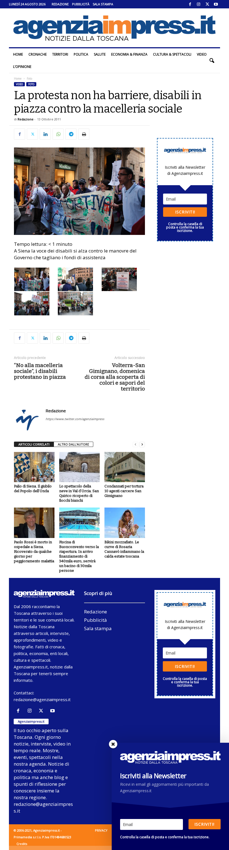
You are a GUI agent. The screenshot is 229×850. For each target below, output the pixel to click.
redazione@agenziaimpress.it (42, 699)
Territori (60, 54)
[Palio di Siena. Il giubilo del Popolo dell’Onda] (34, 467)
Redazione (60, 4)
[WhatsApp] (58, 134)
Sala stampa (103, 4)
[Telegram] (71, 134)
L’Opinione (22, 66)
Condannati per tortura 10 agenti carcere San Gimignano (124, 491)
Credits (21, 844)
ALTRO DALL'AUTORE (73, 444)
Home (18, 54)
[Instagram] (198, 4)
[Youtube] (216, 4)
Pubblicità (80, 4)
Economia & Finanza (129, 54)
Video (202, 54)
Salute (100, 54)
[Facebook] (190, 4)
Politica (81, 54)
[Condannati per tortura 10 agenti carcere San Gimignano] (124, 467)
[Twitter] (207, 4)
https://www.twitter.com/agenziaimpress (75, 419)
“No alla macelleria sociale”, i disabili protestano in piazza (40, 371)
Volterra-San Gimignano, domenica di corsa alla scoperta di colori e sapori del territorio (115, 377)
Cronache (37, 54)
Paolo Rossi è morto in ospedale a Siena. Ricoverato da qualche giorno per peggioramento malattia (34, 551)
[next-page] (142, 444)
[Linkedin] (45, 134)
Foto (31, 84)
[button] (212, 60)
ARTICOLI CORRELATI (33, 444)
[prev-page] (135, 444)
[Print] (83, 134)
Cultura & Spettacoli (172, 54)
